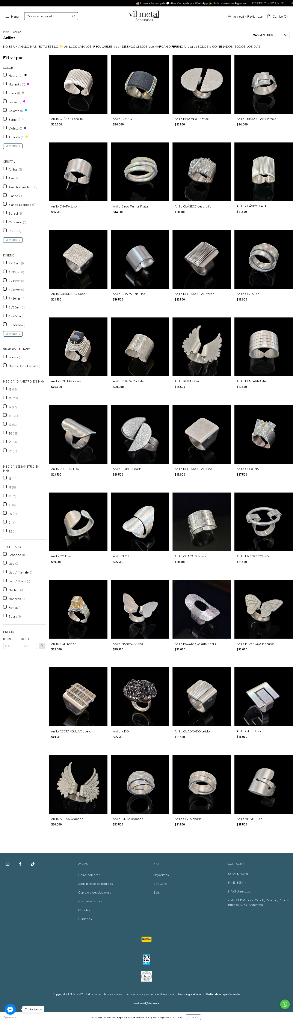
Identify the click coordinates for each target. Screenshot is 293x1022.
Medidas (84, 910)
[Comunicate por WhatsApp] (285, 1004)
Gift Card (160, 883)
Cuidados (85, 918)
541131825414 (237, 882)
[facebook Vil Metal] (20, 864)
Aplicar (42, 646)
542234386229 (238, 873)
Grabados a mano (91, 901)
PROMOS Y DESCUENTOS (238, 3)
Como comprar (89, 874)
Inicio (6, 32)
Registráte (255, 16)
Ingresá (238, 16)
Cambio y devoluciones (94, 892)
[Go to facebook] (10, 1009)
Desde (7, 639)
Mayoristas (161, 874)
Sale (156, 892)
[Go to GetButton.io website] (10, 1017)
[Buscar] (73, 16)
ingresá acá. (193, 994)
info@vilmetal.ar (239, 891)
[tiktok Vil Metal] (33, 864)
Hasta (25, 639)
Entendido (193, 1017)
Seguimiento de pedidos (95, 883)
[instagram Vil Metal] (8, 864)
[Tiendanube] (146, 1003)
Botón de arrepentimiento (223, 994)
